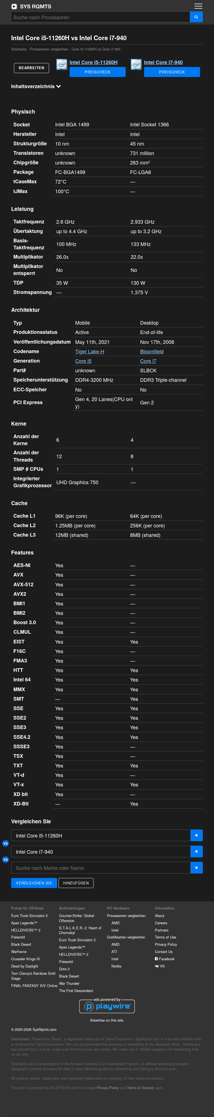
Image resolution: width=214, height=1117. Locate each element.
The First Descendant (76, 990)
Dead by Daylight (24, 966)
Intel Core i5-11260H (94, 62)
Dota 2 (64, 968)
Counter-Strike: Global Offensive (76, 918)
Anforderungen (72, 908)
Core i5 (83, 360)
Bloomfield (152, 351)
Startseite (31, 6)
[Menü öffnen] (198, 6)
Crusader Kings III (25, 958)
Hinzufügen (76, 883)
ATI (114, 951)
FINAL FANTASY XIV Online (34, 985)
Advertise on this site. (107, 1020)
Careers (161, 922)
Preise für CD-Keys (27, 908)
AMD (115, 922)
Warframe (18, 951)
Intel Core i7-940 (163, 62)
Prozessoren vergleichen (49, 49)
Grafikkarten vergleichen (126, 937)
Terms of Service (140, 1087)
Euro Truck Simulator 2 (29, 915)
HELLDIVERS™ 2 (25, 930)
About (159, 915)
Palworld (18, 937)
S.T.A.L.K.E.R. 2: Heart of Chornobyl (80, 930)
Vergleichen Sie (34, 883)
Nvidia (116, 966)
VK (162, 966)
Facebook (166, 958)
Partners (161, 930)
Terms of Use (165, 937)
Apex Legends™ (24, 922)
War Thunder (69, 983)
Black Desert (21, 944)
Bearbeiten (31, 67)
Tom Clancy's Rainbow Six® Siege (33, 976)
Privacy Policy (166, 944)
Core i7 (148, 360)
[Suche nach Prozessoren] (196, 16)
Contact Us (163, 951)
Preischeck (98, 71)
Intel (114, 930)
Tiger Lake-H (89, 351)
